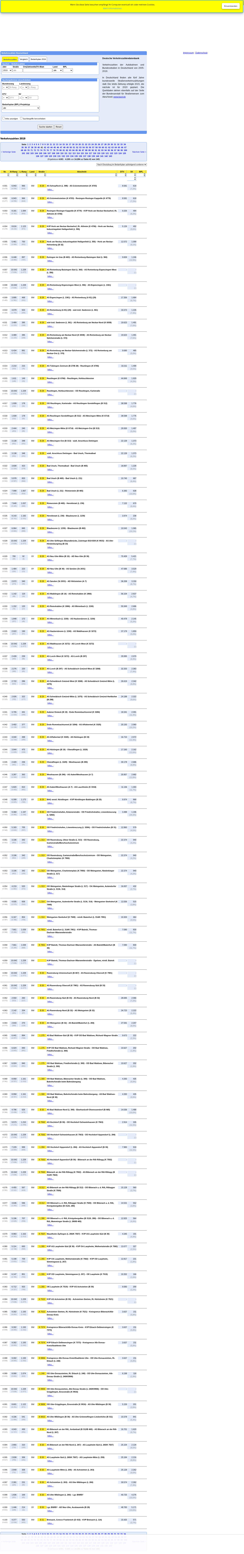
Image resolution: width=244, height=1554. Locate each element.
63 (112, 147)
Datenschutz (201, 53)
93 (102, 150)
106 (44, 153)
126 (37, 156)
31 (115, 144)
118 (94, 153)
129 (50, 156)
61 (106, 147)
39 (35, 147)
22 (86, 144)
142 (106, 156)
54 (84, 147)
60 (103, 147)
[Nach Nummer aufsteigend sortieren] (4, 174)
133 (67, 156)
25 (96, 144)
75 (44, 150)
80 (60, 150)
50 (71, 147)
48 (64, 147)
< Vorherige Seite (8, 152)
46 (58, 147)
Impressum (188, 53)
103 (32, 153)
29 (109, 144)
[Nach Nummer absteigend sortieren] (4, 176)
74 (41, 150)
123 (115, 153)
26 (99, 144)
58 (96, 147)
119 (98, 153)
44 (51, 147)
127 (41, 156)
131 (59, 156)
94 (105, 150)
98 (118, 150)
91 (96, 150)
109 (57, 153)
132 (63, 156)
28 (105, 144)
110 (61, 153)
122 (111, 153)
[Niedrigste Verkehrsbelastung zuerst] (122, 174)
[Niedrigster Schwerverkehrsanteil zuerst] (131, 178)
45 (55, 147)
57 (93, 147)
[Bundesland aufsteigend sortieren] (32, 174)
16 (67, 144)
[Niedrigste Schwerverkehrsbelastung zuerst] (131, 174)
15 (64, 144)
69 (25, 150)
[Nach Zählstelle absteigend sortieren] (82, 176)
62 (109, 147)
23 (89, 144)
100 (125, 150)
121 (107, 153)
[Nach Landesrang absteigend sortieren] (23, 176)
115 (82, 153)
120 (102, 153)
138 (89, 156)
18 (73, 144)
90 (93, 150)
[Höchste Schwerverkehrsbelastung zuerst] (131, 176)
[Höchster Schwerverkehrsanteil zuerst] (131, 180)
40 (39, 147)
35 (22, 147)
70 (28, 150)
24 (92, 144)
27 (102, 144)
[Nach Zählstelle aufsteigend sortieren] (82, 174)
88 (86, 150)
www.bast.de (119, 97)
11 (51, 144)
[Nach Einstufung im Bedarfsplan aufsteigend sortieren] (141, 174)
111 (65, 153)
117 (90, 153)
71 (32, 150)
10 (48, 144)
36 (26, 147)
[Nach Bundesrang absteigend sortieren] (13, 176)
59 (100, 147)
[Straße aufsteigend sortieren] (41, 174)
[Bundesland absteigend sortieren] (32, 176)
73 (38, 150)
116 (86, 153)
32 (118, 144)
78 (54, 150)
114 (78, 153)
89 (89, 150)
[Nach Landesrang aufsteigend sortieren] (23, 174)
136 (80, 156)
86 (80, 150)
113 (74, 153)
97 (115, 150)
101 (23, 153)
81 (64, 150)
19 (76, 144)
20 (80, 144)
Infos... (50, 189)
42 (45, 147)
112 (69, 153)
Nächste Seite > (139, 152)
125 (124, 153)
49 (67, 147)
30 (112, 144)
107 (49, 153)
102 (27, 153)
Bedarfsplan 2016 (38, 59)
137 (84, 156)
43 (48, 147)
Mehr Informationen (112, 8)
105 (40, 153)
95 (109, 150)
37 (29, 147)
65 (119, 147)
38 (32, 147)
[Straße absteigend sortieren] (41, 176)
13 (57, 144)
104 (36, 153)
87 (83, 150)
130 (54, 156)
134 (71, 156)
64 (116, 147)
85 (77, 150)
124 (120, 153)
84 (73, 150)
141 (101, 156)
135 (76, 156)
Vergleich (24, 59)
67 (125, 147)
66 (122, 147)
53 (80, 147)
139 (93, 156)
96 (112, 150)
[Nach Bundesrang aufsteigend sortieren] (13, 174)
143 (110, 156)
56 (90, 147)
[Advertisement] (122, 25)
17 (70, 144)
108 (53, 153)
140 (97, 156)
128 (46, 156)
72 (35, 150)
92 (99, 150)
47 (61, 147)
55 (87, 147)
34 (125, 144)
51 (74, 147)
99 (122, 150)
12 (54, 144)
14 (60, 144)
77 (51, 150)
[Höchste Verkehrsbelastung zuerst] (122, 176)
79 (57, 150)
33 (121, 144)
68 (22, 150)
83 (70, 150)
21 (83, 144)
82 (67, 150)
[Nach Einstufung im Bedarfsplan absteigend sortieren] (141, 176)
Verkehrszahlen (10, 59)
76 (48, 150)
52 (77, 147)
